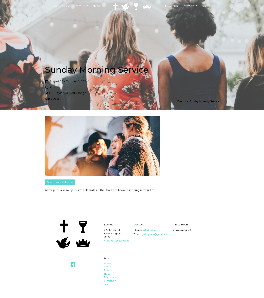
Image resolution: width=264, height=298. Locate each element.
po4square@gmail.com (155, 234)
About (66, 5)
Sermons (188, 5)
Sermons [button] (109, 281)
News (96, 5)
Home (53, 5)
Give (205, 5)
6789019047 (149, 230)
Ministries (171, 5)
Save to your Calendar (60, 182)
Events (80, 5)
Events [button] (108, 270)
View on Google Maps (116, 240)
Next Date (52, 99)
